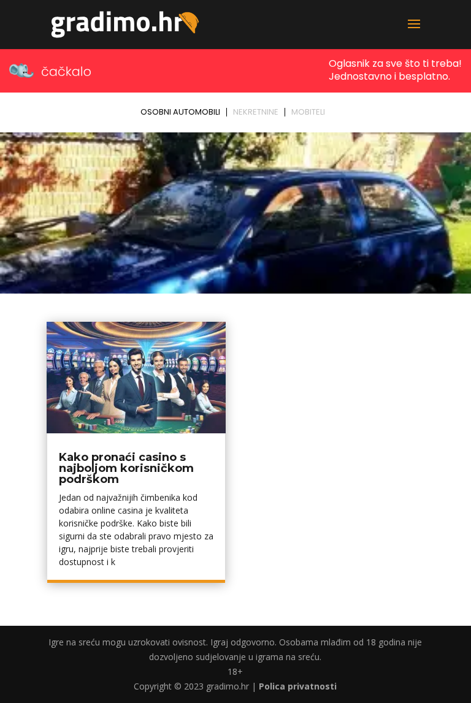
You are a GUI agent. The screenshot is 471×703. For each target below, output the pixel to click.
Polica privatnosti (298, 686)
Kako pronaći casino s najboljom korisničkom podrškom (126, 468)
